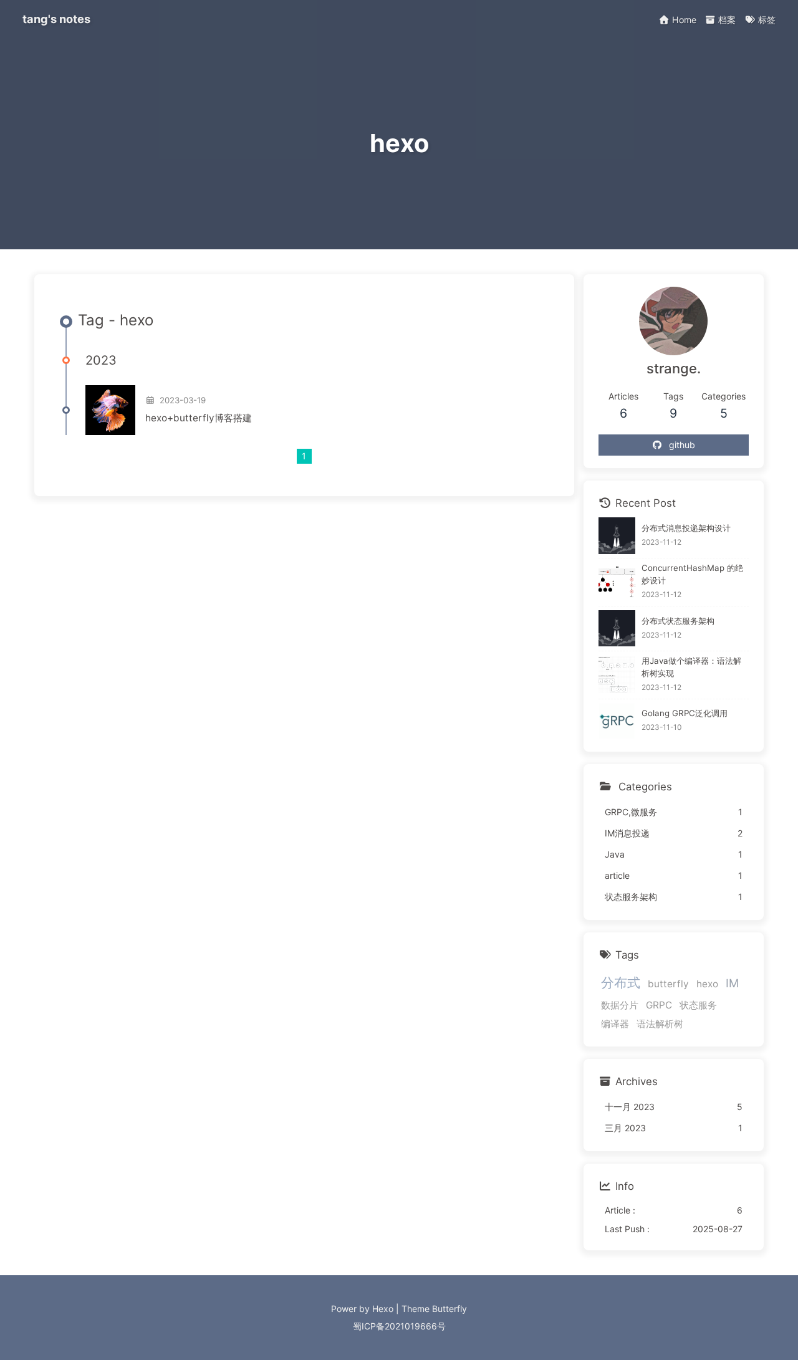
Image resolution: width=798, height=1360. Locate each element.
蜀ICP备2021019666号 (399, 1326)
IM (732, 982)
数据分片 (619, 1004)
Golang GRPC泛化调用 (685, 713)
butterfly (668, 983)
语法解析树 (660, 1024)
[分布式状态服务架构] (616, 628)
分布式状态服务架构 (678, 620)
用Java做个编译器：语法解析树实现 (691, 666)
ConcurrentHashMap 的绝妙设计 (692, 574)
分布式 (620, 982)
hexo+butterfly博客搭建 (198, 418)
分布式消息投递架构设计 (686, 528)
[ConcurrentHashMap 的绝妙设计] (616, 581)
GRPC (659, 1004)
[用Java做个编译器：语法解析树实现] (616, 674)
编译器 (615, 1024)
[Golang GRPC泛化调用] (616, 720)
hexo (707, 983)
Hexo (382, 1308)
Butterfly (449, 1308)
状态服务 (698, 1004)
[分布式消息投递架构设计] (616, 535)
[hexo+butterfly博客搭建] (110, 410)
